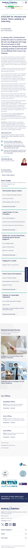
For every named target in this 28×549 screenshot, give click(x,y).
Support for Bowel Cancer (8, 247)
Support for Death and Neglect (9, 277)
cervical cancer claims (10, 123)
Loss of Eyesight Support (8, 243)
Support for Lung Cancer (8, 250)
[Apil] (9, 474)
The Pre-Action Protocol (7, 198)
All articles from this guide (8, 206)
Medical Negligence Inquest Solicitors (10, 281)
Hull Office (7, 431)
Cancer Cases (12, 14)
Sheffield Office (9, 402)
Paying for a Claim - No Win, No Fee (10, 264)
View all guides (4, 186)
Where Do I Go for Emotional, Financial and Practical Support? (13, 237)
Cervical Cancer (19, 14)
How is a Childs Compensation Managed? (11, 301)
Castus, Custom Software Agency (7, 547)
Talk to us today (17, 498)
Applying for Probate (7, 285)
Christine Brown (7, 28)
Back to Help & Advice (8, 175)
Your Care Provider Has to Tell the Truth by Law (13, 225)
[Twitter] (2, 524)
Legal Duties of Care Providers (10, 213)
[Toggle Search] (22, 2)
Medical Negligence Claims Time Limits (11, 202)
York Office (7, 416)
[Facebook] (14, 524)
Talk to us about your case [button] (26, 274)
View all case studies (5, 333)
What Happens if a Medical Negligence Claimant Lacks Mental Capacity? (13, 309)
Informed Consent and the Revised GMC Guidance (13, 221)
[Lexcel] (23, 474)
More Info (13, 408)
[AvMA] (9, 483)
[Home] (2, 14)
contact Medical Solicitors (10, 115)
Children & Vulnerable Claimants (10, 296)
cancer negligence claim (18, 113)
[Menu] (26, 2)
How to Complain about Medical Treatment (12, 194)
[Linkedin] (6, 524)
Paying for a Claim (9, 261)
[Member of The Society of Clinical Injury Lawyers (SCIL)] (23, 484)
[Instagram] (10, 524)
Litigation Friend (6, 304)
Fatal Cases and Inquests (11, 274)
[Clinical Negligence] (23, 464)
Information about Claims (12, 191)
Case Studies (5, 14)
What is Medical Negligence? (8, 218)
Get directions (6, 408)
